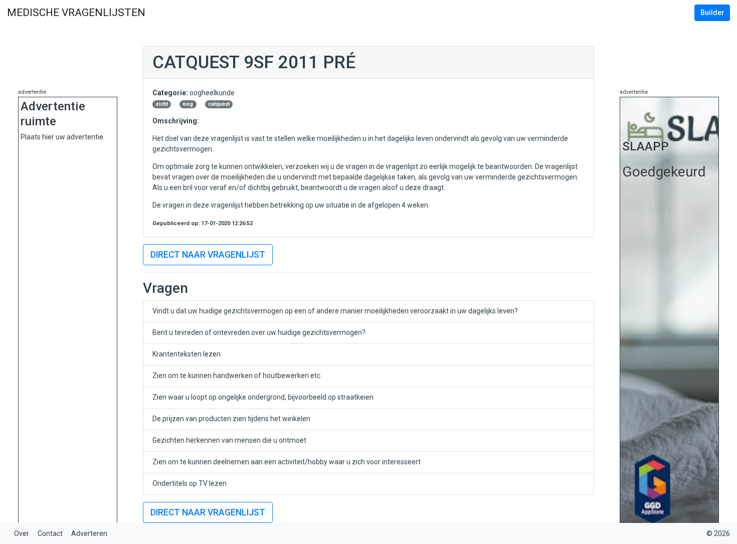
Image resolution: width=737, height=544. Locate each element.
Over (21, 533)
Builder (712, 13)
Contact (50, 533)
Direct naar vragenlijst (207, 255)
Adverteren (89, 533)
